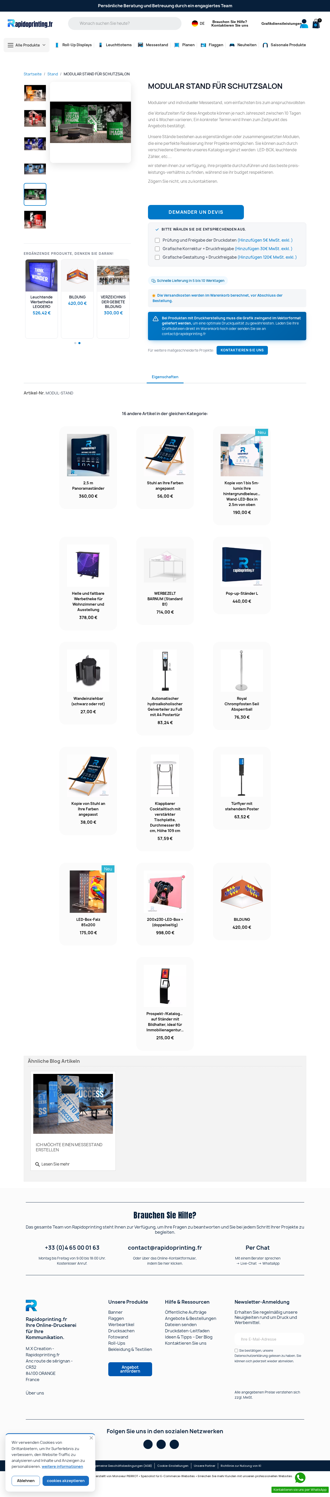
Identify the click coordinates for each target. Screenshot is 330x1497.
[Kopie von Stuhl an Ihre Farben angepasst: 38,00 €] (88, 791)
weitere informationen (62, 1466)
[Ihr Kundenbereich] (304, 23)
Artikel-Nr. (34, 393)
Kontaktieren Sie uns (242, 350)
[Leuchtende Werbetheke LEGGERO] (42, 275)
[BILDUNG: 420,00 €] (242, 901)
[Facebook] (148, 1444)
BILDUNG (77, 296)
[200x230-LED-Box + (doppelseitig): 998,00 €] (165, 904)
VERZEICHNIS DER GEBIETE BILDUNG (113, 301)
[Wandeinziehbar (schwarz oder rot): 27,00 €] (88, 683)
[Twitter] (174, 1444)
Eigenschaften (165, 376)
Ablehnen (26, 1480)
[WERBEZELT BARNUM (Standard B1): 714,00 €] (165, 581)
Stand (52, 74)
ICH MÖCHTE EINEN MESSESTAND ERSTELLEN (69, 1147)
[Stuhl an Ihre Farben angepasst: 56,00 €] (165, 467)
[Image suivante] (124, 122)
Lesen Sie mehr (52, 1164)
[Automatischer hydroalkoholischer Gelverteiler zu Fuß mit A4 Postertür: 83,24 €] (165, 688)
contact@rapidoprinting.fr (184, 333)
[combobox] (128, 23)
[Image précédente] (56, 122)
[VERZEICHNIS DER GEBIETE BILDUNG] (113, 275)
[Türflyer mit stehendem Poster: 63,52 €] (242, 788)
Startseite (33, 74)
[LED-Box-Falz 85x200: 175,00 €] (88, 904)
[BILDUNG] (77, 275)
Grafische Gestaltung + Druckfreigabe (230, 257)
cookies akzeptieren (66, 1480)
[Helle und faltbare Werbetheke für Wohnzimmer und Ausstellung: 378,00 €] (88, 583)
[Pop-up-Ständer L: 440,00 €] (242, 575)
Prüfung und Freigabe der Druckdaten (228, 240)
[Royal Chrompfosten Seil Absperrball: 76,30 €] (242, 686)
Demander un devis (196, 212)
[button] (315, 24)
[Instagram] (161, 1444)
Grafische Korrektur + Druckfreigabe (228, 248)
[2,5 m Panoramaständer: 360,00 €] (88, 467)
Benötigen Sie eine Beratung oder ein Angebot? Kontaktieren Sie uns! (165, 6)
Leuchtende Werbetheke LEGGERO (41, 301)
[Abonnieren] (297, 1339)
